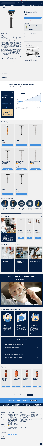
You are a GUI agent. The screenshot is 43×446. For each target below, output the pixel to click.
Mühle (25, 9)
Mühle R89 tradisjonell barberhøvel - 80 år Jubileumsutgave (6, 162)
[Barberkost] (13, 203)
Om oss (2, 414)
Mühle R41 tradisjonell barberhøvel (20, 186)
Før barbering (38, 208)
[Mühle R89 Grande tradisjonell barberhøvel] (35, 154)
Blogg (2, 417)
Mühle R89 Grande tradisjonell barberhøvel (35, 162)
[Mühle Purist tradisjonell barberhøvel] (7, 130)
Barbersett (5, 208)
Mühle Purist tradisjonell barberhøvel (6, 137)
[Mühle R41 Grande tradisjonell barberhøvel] (35, 130)
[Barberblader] (21, 203)
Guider (38, 5)
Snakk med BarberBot (12, 434)
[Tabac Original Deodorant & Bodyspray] (6, 373)
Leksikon (2, 421)
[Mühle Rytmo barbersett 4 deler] (38, 222)
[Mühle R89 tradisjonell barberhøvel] (21, 154)
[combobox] (8, 3)
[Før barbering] (38, 203)
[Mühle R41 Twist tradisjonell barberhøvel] (7, 179)
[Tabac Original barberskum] (27, 373)
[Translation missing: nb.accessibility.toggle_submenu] (5, 5)
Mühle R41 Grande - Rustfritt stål (21, 137)
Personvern (3, 430)
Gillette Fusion (5, 103)
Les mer (5, 333)
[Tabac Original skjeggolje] (37, 373)
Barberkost (13, 208)
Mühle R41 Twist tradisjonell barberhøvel (7, 186)
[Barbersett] (4, 203)
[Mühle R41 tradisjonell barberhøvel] (21, 179)
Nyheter (31, 5)
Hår (15, 5)
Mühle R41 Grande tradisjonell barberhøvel (35, 137)
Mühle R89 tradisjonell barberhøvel (20, 162)
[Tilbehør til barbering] (29, 203)
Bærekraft (2, 419)
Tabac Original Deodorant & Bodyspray (4, 379)
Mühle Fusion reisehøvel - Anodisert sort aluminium (8, 7)
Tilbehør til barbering (30, 209)
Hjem (2, 7)
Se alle (41, 216)
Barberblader (21, 208)
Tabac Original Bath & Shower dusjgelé (16, 379)
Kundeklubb (3, 424)
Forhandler (3, 438)
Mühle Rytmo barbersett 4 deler (37, 227)
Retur (2, 422)
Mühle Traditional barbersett (28, 227)
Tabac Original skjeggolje (35, 379)
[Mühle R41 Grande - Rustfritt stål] (21, 130)
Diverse (22, 5)
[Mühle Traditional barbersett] (29, 222)
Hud (12, 5)
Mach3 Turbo (10, 103)
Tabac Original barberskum (25, 379)
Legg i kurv (32, 17)
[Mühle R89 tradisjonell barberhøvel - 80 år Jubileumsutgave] (7, 154)
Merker (34, 5)
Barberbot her (13, 414)
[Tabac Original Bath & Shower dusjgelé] (16, 373)
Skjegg (8, 5)
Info (40, 5)
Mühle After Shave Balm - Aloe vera (34, 26)
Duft (18, 5)
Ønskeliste (3, 426)
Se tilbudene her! (33, 400)
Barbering (3, 5)
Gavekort (2, 435)
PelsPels (2, 436)
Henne (27, 5)
